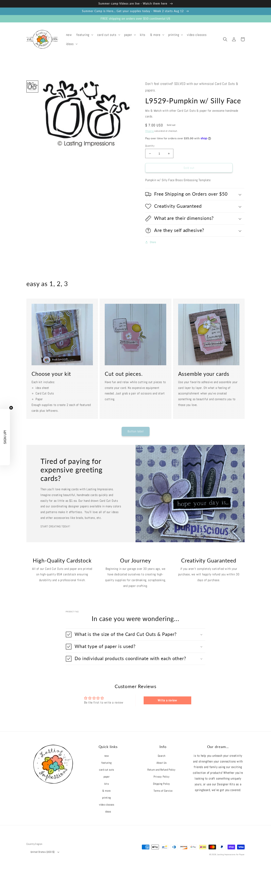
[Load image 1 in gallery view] (32, 86)
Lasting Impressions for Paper (231, 854)
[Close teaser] (11, 408)
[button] (84, 34)
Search (161, 756)
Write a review (167, 700)
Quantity (149, 145)
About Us (162, 762)
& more (106, 790)
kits (106, 784)
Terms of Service (163, 790)
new (106, 756)
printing (106, 797)
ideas (108, 811)
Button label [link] (136, 431)
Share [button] (153, 242)
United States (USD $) (43, 852)
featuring (106, 762)
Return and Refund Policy (161, 769)
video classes (106, 804)
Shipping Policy (161, 784)
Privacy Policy (161, 776)
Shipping (149, 131)
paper (107, 776)
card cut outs (106, 769)
